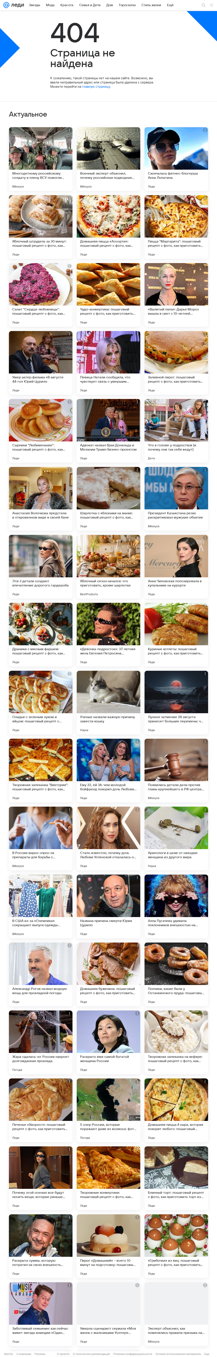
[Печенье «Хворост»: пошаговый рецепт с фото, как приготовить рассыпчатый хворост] (40, 1110)
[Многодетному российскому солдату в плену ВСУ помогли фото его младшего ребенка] (40, 159)
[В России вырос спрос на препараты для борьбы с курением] (40, 838)
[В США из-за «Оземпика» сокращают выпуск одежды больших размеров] (40, 906)
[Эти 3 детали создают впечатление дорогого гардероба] (40, 567)
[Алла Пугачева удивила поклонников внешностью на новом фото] (176, 906)
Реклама (40, 1354)
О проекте (63, 1354)
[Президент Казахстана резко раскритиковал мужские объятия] (176, 499)
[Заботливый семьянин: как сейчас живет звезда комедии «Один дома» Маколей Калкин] (40, 1314)
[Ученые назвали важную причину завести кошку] (108, 702)
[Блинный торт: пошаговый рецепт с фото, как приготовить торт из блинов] (176, 1178)
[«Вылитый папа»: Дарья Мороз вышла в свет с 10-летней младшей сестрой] (176, 295)
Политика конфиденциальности (132, 1354)
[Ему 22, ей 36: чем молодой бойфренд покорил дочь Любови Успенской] (108, 770)
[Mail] (6, 5)
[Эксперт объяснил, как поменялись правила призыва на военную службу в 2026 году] (176, 1314)
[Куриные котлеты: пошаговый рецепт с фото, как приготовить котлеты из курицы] (176, 635)
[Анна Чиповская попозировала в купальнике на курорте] (176, 567)
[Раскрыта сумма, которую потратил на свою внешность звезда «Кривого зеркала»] (40, 1246)
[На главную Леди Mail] (16, 5)
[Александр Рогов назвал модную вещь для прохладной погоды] (40, 974)
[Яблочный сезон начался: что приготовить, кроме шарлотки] (108, 567)
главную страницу (96, 87)
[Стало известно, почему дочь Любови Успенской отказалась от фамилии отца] (108, 838)
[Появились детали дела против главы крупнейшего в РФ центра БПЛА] (176, 770)
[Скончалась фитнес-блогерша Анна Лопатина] (176, 159)
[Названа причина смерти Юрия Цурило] (108, 906)
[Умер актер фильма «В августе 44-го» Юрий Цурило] (40, 363)
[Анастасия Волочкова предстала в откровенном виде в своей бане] (40, 499)
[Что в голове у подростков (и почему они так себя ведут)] (176, 431)
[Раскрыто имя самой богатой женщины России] (108, 1042)
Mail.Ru (8, 1354)
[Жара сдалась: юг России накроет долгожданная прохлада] (40, 1042)
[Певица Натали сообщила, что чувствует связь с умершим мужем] (108, 363)
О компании (24, 1354)
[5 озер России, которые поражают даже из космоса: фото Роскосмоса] (108, 1110)
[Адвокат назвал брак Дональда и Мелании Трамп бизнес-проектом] (108, 431)
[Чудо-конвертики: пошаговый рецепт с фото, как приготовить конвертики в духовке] (108, 295)
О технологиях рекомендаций (91, 1354)
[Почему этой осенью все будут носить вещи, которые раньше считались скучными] (40, 1178)
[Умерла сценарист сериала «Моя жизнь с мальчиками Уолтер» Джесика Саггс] (108, 1314)
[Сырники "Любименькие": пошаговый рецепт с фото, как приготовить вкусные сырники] (40, 431)
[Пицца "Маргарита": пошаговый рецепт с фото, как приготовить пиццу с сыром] (176, 227)
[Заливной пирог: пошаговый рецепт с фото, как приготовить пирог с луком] (176, 363)
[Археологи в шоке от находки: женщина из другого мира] (176, 838)
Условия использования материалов (178, 1354)
